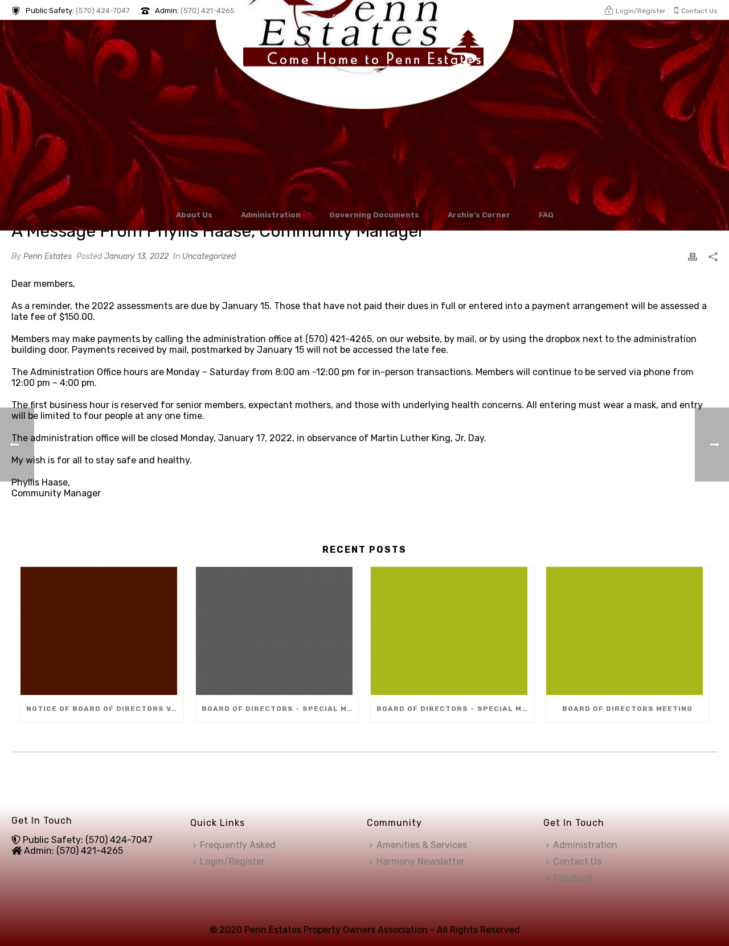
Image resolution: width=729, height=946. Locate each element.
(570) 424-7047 (103, 10)
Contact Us (577, 861)
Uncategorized (209, 256)
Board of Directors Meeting (627, 709)
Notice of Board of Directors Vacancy (104, 709)
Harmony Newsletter (420, 861)
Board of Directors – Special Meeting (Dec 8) (280, 709)
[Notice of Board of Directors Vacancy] (102, 631)
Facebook (573, 878)
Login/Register (232, 861)
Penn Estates (47, 256)
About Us (194, 215)
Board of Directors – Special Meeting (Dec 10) (455, 709)
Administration (271, 215)
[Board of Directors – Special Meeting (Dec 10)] (452, 631)
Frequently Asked (238, 845)
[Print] (692, 255)
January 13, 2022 (136, 256)
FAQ (546, 215)
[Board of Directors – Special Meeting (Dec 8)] (277, 631)
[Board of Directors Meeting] (627, 631)
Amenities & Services (421, 845)
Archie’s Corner (479, 215)
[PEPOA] (365, 109)
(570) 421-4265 (208, 10)
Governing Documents (374, 215)
